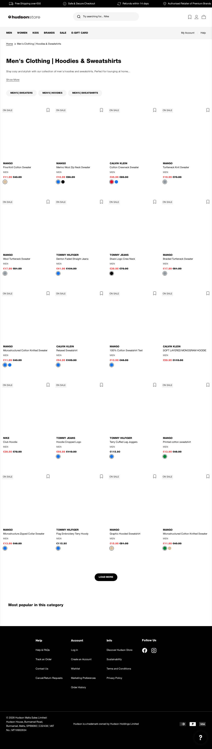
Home (9, 44)
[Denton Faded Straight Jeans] (79, 224)
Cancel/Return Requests (49, 678)
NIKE (6, 438)
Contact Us (42, 669)
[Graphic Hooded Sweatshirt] (133, 499)
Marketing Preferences (83, 678)
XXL (38, 172)
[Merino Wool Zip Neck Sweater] (79, 132)
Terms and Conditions (119, 669)
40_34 (79, 264)
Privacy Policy (114, 678)
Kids (36, 33)
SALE (63, 33)
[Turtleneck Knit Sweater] (186, 132)
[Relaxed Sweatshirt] (79, 316)
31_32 (90, 256)
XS (13, 447)
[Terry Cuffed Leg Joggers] (133, 407)
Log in (74, 650)
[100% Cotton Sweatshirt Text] (133, 316)
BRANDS (49, 33)
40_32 (68, 256)
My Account (187, 33)
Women (22, 33)
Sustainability (114, 659)
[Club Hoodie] (26, 407)
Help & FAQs (43, 650)
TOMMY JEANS (119, 255)
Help (203, 33)
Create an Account (81, 659)
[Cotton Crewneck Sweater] (133, 132)
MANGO (8, 163)
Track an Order (44, 659)
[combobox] (106, 16)
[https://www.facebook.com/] (144, 650)
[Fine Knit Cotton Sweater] (26, 132)
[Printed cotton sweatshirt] (186, 407)
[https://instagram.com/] (153, 650)
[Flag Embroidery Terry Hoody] (79, 499)
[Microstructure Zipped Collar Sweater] (26, 499)
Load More (106, 577)
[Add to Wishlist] (47, 110)
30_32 (79, 256)
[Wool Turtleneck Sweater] (26, 224)
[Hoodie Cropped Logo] (79, 407)
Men (9, 33)
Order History (78, 687)
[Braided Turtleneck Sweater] (186, 224)
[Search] (78, 16)
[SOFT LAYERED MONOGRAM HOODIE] (186, 316)
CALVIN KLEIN (118, 163)
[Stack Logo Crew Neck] (133, 224)
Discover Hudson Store (119, 650)
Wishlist (75, 669)
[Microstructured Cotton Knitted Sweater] (26, 316)
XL (145, 264)
